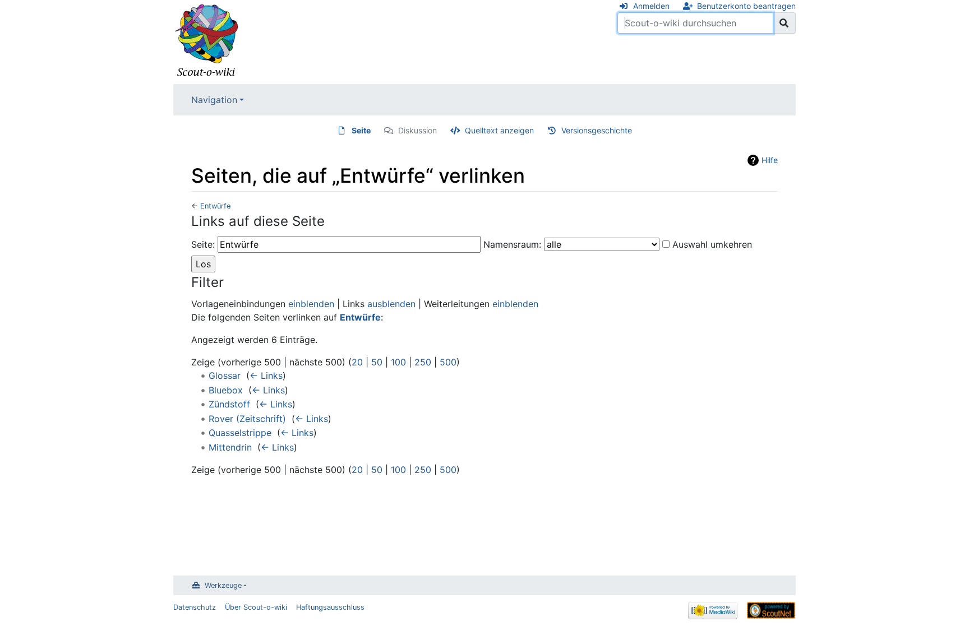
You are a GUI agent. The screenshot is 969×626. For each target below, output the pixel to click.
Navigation (214, 99)
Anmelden (651, 6)
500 (448, 362)
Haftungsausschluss (330, 607)
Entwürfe (215, 206)
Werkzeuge (223, 585)
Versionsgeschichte (596, 130)
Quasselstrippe (240, 432)
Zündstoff (229, 404)
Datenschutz (194, 607)
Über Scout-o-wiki (256, 607)
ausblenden (391, 303)
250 (422, 362)
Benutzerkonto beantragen (746, 6)
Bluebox (226, 390)
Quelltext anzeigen (499, 130)
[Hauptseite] (207, 41)
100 (398, 362)
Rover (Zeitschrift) (247, 418)
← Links (266, 375)
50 (376, 362)
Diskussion (417, 130)
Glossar (225, 375)
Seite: (203, 244)
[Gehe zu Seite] (784, 23)
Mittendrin (230, 447)
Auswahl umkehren (712, 244)
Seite (361, 130)
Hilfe (770, 160)
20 (357, 362)
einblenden (311, 303)
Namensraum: (512, 244)
